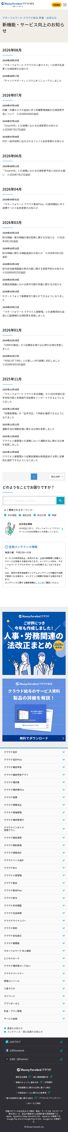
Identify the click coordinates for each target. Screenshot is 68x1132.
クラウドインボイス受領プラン (14, 829)
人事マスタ (9, 988)
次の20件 (55, 476)
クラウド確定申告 (13, 767)
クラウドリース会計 (14, 860)
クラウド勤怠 (10, 882)
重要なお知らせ (15, 1028)
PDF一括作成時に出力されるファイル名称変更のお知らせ (33, 141)
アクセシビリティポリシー (50, 1098)
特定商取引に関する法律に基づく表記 (34, 1087)
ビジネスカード (11, 958)
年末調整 (12, 515)
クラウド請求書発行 (14, 819)
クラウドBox (10, 867)
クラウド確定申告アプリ (16, 774)
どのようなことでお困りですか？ (28, 487)
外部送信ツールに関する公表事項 (32, 1092)
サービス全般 (10, 1018)
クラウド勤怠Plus (13, 890)
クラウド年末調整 (13, 905)
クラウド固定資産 (13, 837)
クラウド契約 (10, 928)
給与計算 (41, 515)
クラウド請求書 (11, 782)
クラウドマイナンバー (15, 920)
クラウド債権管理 (13, 812)
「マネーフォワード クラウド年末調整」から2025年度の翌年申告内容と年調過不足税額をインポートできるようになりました (33, 397)
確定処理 (26, 515)
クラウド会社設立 (13, 935)
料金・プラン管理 (13, 1011)
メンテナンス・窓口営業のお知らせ (25, 1031)
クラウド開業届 (11, 943)
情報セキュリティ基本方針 (27, 1082)
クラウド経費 (10, 797)
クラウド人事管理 (13, 875)
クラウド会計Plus (13, 759)
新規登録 (56, 5)
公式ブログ (15, 1041)
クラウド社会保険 (13, 913)
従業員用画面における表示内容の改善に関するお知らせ (32, 284)
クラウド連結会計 (13, 852)
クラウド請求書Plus (14, 789)
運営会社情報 (21, 1077)
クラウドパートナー (14, 973)
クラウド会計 (10, 752)
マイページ (9, 996)
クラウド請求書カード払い (17, 965)
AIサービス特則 (34, 1103)
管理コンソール (11, 980)
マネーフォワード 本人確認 (17, 950)
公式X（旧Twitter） (19, 1059)
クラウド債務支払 (13, 804)
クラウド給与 (10, 897)
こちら (39, 582)
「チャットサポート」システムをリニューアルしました (32, 80)
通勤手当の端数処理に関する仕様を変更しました (28, 429)
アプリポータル (11, 1003)
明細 (54, 515)
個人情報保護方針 (41, 1077)
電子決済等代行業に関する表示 (19, 1098)
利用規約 (48, 1082)
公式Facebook (16, 1050)
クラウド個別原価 (13, 845)
